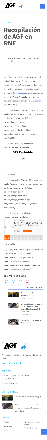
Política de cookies (30, 428)
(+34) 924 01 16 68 (8, 379)
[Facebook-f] (10, 363)
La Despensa (36, 101)
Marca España (18, 93)
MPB (5, 430)
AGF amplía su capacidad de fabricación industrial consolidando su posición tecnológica (29, 408)
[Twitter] (4, 363)
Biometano (8, 426)
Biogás (6, 422)
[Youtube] (15, 363)
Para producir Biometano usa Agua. (28, 396)
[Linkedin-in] (21, 363)
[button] (42, 6)
